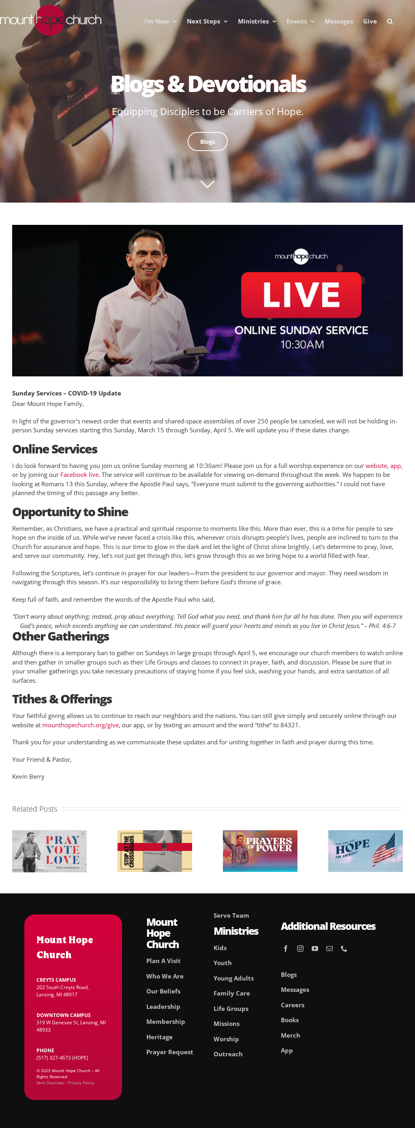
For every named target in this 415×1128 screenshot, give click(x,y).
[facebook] (285, 948)
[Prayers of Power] (260, 834)
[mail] (329, 948)
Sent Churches (50, 1082)
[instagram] (300, 948)
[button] (390, 21)
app (395, 465)
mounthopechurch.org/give (80, 725)
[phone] (344, 948)
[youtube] (315, 948)
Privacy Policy (81, 1082)
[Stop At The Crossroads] (155, 834)
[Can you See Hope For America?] (365, 834)
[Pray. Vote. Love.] (49, 834)
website (376, 465)
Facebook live (79, 474)
